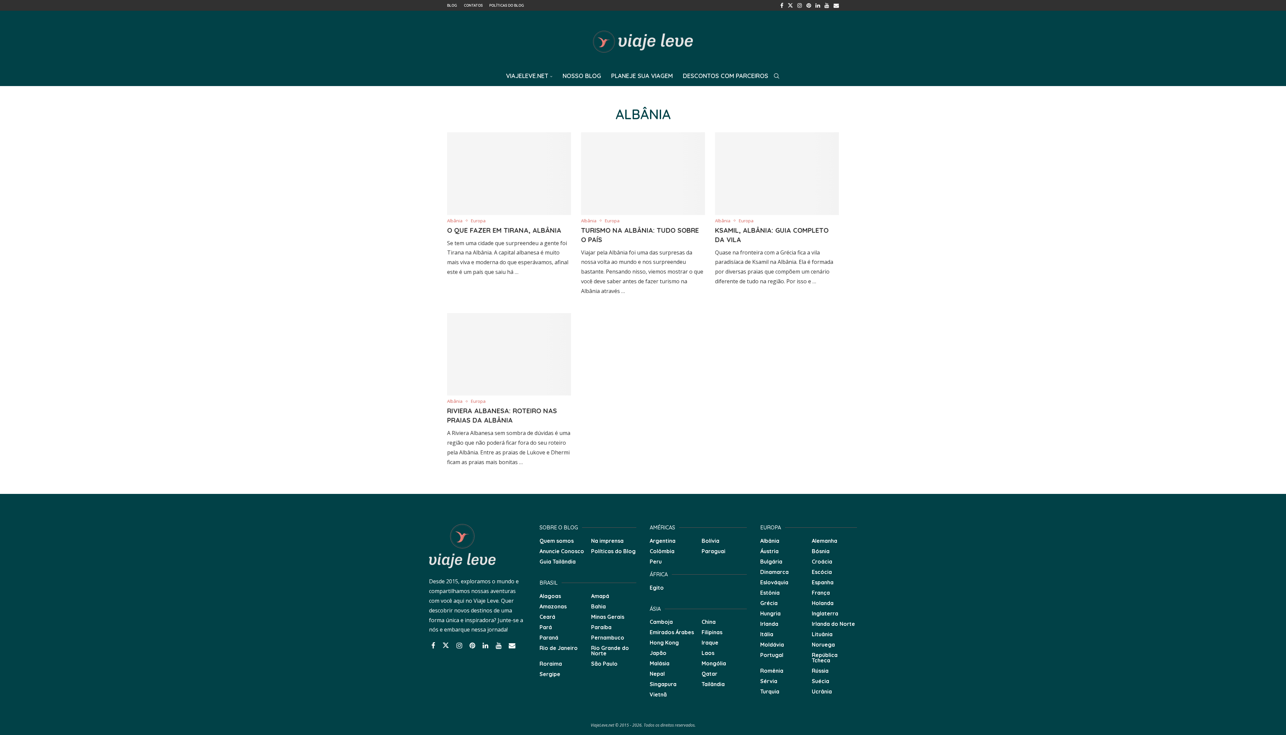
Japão (658, 653)
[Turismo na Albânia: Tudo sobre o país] (643, 173)
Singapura (663, 684)
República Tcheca (825, 657)
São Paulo (604, 663)
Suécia (820, 681)
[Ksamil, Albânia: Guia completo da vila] (777, 173)
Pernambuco (607, 637)
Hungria (770, 613)
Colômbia (662, 551)
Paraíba (601, 627)
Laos (708, 653)
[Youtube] (827, 5)
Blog (452, 5)
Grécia (769, 603)
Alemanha (824, 540)
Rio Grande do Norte (610, 650)
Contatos (473, 5)
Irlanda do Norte (833, 624)
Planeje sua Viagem (642, 76)
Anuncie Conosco (562, 551)
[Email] (836, 5)
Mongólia (714, 663)
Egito (657, 587)
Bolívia (710, 540)
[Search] (776, 76)
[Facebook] (781, 5)
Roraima (551, 663)
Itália (766, 634)
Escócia (822, 572)
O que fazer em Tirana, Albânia (504, 230)
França (821, 592)
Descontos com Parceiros (725, 76)
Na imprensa (607, 540)
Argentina (662, 540)
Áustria (769, 551)
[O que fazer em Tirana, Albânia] (509, 173)
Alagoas (550, 596)
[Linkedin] (817, 5)
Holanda (823, 603)
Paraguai (713, 551)
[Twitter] (790, 5)
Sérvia (768, 681)
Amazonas (553, 606)
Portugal (771, 655)
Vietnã (658, 694)
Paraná (549, 637)
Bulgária (771, 561)
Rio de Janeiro (559, 648)
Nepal (657, 673)
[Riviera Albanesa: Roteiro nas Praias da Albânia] (509, 354)
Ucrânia (822, 691)
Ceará (547, 616)
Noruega (823, 644)
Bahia (598, 606)
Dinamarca (774, 572)
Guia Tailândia (558, 561)
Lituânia (822, 634)
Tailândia (713, 684)
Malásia (659, 663)
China (709, 621)
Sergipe (550, 674)
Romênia (771, 670)
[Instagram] (799, 5)
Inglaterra (825, 613)
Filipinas (712, 632)
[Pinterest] (808, 5)
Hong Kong (664, 642)
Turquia (769, 691)
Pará (546, 627)
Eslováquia (774, 582)
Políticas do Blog (506, 5)
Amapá (600, 596)
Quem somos (557, 540)
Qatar (709, 673)
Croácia (822, 561)
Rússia (820, 670)
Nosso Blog (582, 76)
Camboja (661, 621)
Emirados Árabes (672, 632)
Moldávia (772, 644)
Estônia (770, 592)
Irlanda (769, 624)
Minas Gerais (607, 616)
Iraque (710, 642)
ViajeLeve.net (527, 76)
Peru (656, 561)
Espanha (823, 582)
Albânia (769, 540)
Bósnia (821, 551)
